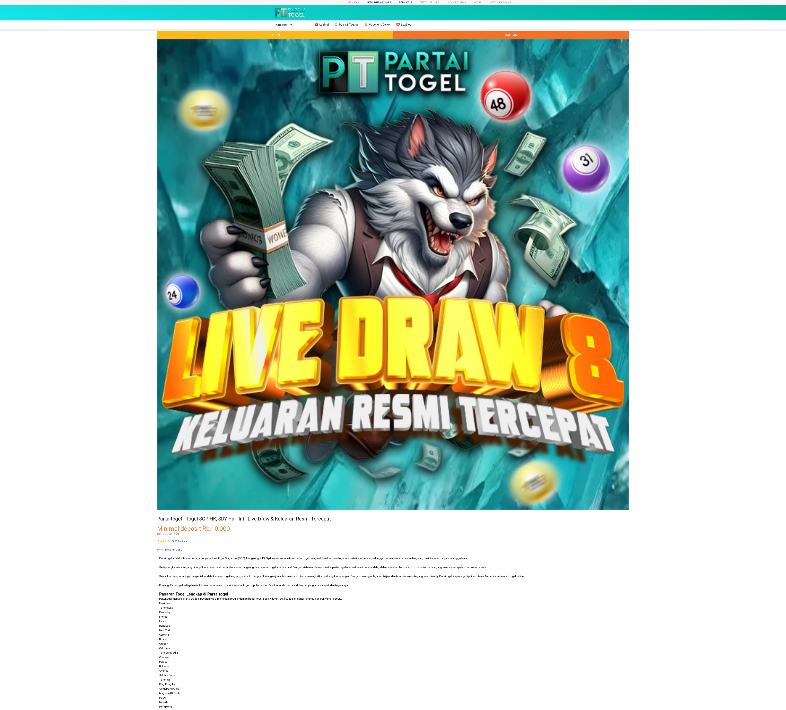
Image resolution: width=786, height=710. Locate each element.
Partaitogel (165, 558)
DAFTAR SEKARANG (500, 2)
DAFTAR (511, 35)
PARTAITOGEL (173, 549)
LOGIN (477, 2)
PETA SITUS (405, 2)
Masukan (353, 2)
